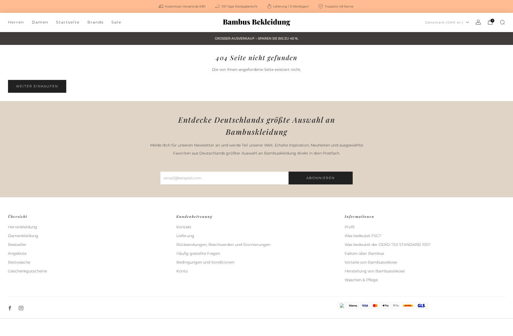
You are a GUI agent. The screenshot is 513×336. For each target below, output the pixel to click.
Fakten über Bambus (364, 253)
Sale (116, 22)
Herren (16, 22)
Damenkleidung (23, 235)
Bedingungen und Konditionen (205, 262)
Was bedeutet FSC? (363, 235)
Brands (95, 22)
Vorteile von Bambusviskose (371, 262)
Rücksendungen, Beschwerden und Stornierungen (223, 244)
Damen (40, 22)
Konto (182, 271)
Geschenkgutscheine (27, 271)
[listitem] (182, 6)
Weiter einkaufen (37, 86)
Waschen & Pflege (361, 279)
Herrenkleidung (22, 227)
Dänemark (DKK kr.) (444, 22)
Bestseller (17, 244)
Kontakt (183, 227)
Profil (350, 227)
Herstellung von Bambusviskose (375, 271)
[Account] (478, 22)
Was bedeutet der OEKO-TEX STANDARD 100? (387, 244)
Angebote (17, 253)
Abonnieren (320, 178)
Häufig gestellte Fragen (198, 253)
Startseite (68, 22)
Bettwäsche (19, 262)
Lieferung (185, 235)
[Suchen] (502, 22)
